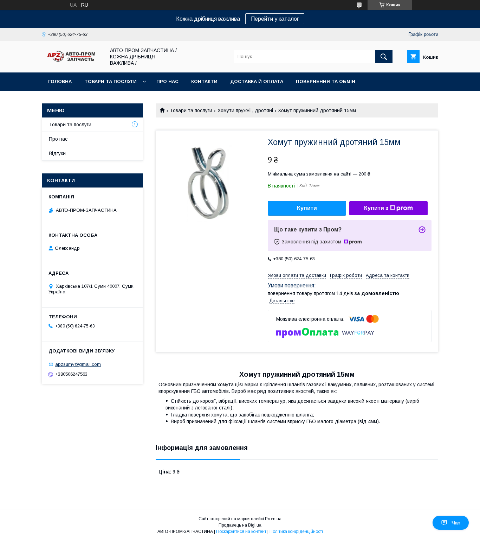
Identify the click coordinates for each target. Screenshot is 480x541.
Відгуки (57, 153)
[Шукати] (384, 56)
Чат (456, 523)
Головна (60, 81)
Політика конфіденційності (296, 531)
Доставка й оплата (256, 81)
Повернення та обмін (325, 81)
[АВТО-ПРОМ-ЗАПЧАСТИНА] (72, 62)
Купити (307, 208)
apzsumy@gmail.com (78, 364)
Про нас (167, 81)
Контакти (204, 81)
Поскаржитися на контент (241, 531)
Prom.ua (273, 518)
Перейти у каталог (275, 19)
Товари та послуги (110, 81)
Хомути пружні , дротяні (245, 110)
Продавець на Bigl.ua (240, 525)
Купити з (376, 208)
